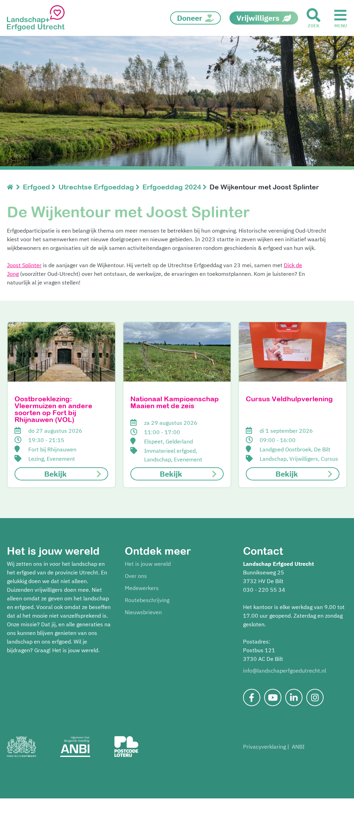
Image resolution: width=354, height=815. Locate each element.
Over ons (136, 575)
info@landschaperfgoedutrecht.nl (284, 670)
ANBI (298, 746)
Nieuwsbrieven (143, 612)
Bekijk (55, 474)
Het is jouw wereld (148, 563)
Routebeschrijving (147, 600)
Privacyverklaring (264, 746)
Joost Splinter (24, 265)
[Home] (11, 187)
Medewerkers (142, 587)
